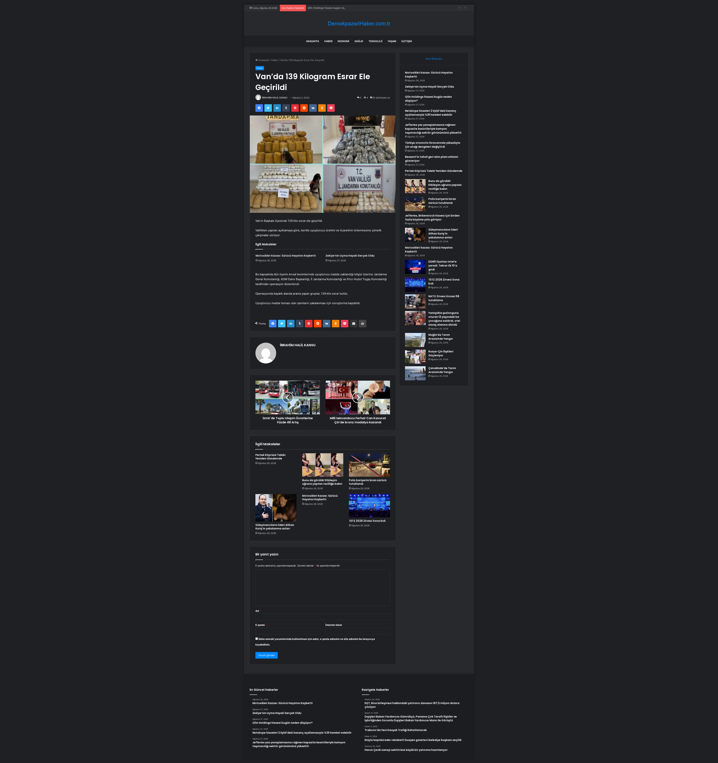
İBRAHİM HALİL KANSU (274, 97)
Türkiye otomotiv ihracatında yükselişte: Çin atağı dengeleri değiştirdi (433, 145)
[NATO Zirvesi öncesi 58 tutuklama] (415, 301)
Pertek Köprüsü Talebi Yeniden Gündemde (270, 456)
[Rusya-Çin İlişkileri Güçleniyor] (415, 357)
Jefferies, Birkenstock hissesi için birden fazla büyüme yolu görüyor (432, 217)
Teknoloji (375, 41)
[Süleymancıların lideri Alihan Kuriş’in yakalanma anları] (276, 508)
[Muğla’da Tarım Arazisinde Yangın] (415, 340)
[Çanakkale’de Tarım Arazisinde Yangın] (415, 373)
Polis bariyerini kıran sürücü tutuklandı (367, 482)
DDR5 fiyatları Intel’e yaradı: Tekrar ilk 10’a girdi (442, 265)
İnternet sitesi (333, 624)
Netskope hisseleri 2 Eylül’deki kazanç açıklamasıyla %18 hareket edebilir (430, 113)
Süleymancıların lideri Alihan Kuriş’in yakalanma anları (274, 526)
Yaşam (392, 41)
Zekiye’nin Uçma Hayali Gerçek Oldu (350, 256)
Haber (328, 41)
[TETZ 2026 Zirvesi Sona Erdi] (369, 505)
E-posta (261, 624)
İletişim (406, 41)
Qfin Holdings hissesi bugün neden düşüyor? (334, 7)
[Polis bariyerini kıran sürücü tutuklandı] (369, 464)
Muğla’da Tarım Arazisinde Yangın (440, 337)
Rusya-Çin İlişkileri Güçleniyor (440, 353)
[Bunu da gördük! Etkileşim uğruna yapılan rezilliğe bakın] (322, 464)
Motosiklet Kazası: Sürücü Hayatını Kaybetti (286, 256)
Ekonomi (343, 41)
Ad (258, 610)
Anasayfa (312, 41)
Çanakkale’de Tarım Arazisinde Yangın (442, 370)
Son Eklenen (434, 58)
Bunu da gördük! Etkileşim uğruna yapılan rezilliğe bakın (322, 482)
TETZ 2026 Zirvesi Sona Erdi (367, 521)
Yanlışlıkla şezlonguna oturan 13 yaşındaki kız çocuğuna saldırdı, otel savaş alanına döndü (444, 319)
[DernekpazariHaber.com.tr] (359, 23)
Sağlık (359, 41)
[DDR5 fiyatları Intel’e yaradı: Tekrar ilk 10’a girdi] (415, 267)
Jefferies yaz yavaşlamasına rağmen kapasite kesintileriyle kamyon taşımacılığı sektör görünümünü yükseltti (433, 129)
